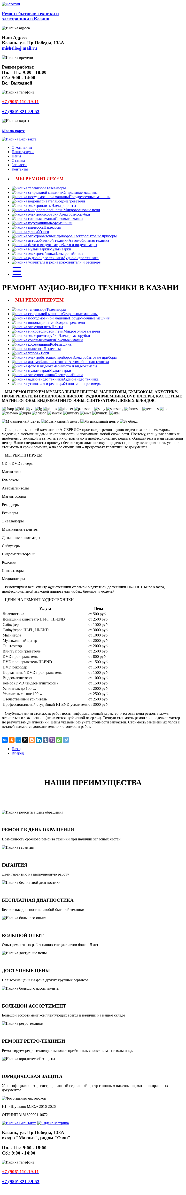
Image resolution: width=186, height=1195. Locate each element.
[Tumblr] (45, 740)
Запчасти (19, 165)
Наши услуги (23, 152)
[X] (25, 740)
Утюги (43, 232)
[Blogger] (32, 740)
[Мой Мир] (18, 740)
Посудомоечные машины (89, 197)
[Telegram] (66, 740)
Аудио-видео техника (81, 258)
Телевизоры (56, 188)
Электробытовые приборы (95, 236)
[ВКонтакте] (5, 740)
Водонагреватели (70, 201)
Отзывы (18, 160)
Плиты (57, 327)
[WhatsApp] (59, 740)
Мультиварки (60, 249)
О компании (22, 147)
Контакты (20, 169)
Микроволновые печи (81, 210)
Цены (16, 156)
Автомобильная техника (89, 240)
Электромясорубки (74, 214)
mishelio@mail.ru (19, 48)
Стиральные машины (80, 192)
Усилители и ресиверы (82, 262)
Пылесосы (52, 227)
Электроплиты (64, 205)
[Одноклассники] (12, 740)
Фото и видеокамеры (79, 245)
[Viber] (52, 740)
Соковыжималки (69, 219)
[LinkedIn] (39, 740)
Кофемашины (61, 223)
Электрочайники (69, 253)
